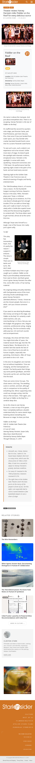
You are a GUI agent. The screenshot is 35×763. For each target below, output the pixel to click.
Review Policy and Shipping (9, 760)
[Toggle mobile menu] (31, 1)
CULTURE (29, 714)
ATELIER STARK (27, 749)
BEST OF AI (28, 717)
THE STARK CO (28, 737)
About (30, 760)
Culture (6, 7)
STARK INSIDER (27, 741)
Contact (26, 760)
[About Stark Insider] (17, 680)
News (11, 7)
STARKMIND (28, 745)
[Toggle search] (26, 1)
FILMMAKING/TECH (24, 721)
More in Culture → (17, 623)
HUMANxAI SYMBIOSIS (23, 727)
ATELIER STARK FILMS (23, 724)
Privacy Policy (20, 760)
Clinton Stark (10, 18)
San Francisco (11, 508)
